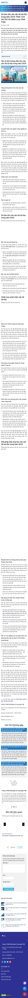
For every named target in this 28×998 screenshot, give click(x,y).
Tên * (4, 875)
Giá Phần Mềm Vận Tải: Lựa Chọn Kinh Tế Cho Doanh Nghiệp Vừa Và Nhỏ (15, 919)
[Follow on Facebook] (2, 962)
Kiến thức (10, 6)
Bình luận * (5, 863)
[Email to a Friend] (21, 847)
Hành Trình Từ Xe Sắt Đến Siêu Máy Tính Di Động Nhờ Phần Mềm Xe (15, 925)
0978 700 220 (19, 952)
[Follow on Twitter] (5, 962)
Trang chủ (3, 6)
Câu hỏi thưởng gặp (6, 976)
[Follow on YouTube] (10, 962)
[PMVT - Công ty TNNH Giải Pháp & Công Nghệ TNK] (4, 2)
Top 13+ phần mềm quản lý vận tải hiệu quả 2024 (16, 908)
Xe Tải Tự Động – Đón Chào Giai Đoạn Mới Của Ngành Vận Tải (15, 914)
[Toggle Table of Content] (23, 56)
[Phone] (12, 807)
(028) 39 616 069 (10, 952)
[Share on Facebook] (18, 847)
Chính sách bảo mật (6, 979)
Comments (8, 910)
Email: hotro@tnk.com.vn (8, 958)
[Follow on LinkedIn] (7, 962)
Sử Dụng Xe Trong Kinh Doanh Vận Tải (12, 835)
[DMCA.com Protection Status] (6, 995)
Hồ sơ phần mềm (5, 971)
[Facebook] (16, 807)
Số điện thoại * (6, 882)
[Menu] (25, 2)
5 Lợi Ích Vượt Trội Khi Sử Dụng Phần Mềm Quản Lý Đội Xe (16, 903)
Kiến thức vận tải (18, 6)
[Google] (14, 807)
